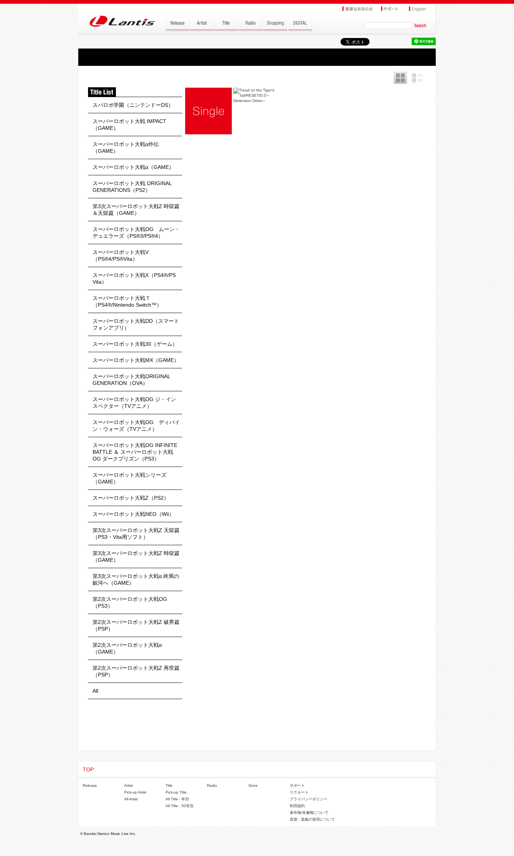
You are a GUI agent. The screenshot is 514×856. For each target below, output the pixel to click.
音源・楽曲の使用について (312, 819)
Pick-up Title (176, 792)
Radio (212, 785)
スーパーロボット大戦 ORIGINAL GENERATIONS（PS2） (132, 186)
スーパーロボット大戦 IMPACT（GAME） (129, 124)
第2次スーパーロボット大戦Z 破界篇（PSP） (136, 625)
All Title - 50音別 (179, 806)
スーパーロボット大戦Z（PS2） (131, 498)
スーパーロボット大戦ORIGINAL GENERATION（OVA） (131, 379)
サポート (297, 785)
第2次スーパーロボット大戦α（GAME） (127, 648)
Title (169, 785)
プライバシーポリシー (308, 799)
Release (90, 785)
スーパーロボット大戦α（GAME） (133, 167)
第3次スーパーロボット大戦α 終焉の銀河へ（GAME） (136, 579)
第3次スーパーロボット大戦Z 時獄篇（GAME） (136, 556)
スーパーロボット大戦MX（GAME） (136, 360)
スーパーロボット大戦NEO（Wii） (133, 514)
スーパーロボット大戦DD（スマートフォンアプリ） (136, 324)
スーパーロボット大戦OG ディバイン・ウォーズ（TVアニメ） (136, 425)
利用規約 (297, 806)
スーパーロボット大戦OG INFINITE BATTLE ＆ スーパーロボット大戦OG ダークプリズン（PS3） (135, 452)
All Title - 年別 (177, 799)
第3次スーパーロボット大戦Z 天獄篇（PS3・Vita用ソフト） (136, 533)
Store (253, 785)
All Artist (131, 799)
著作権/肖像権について (309, 812)
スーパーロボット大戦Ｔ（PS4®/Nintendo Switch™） (127, 301)
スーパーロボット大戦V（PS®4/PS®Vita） (121, 255)
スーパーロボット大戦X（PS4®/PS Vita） (134, 278)
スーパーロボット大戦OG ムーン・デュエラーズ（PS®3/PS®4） (136, 232)
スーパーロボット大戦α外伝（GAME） (126, 147)
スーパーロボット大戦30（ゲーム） (135, 344)
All (95, 691)
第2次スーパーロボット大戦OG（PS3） (130, 602)
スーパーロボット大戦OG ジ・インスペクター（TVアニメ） (134, 402)
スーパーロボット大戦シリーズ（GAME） (129, 478)
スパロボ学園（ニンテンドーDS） (133, 105)
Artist (128, 785)
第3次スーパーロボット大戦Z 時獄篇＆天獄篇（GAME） (136, 209)
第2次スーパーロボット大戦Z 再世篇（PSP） (136, 671)
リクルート (299, 792)
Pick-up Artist (135, 792)
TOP (88, 769)
